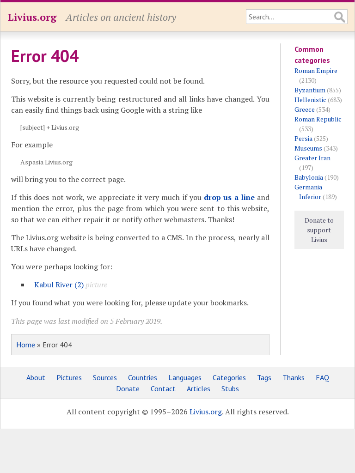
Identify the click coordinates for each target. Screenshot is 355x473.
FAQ (322, 377)
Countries (142, 377)
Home (25, 344)
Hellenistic (310, 99)
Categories (229, 377)
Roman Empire (315, 70)
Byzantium (309, 89)
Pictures (69, 377)
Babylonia (308, 177)
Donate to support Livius (319, 230)
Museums (308, 148)
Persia (303, 138)
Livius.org (31, 17)
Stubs (230, 388)
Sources (105, 377)
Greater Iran (312, 157)
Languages (185, 377)
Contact (163, 388)
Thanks (293, 377)
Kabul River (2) (59, 284)
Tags (264, 377)
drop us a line (229, 197)
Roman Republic (318, 119)
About (35, 377)
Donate (128, 388)
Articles (198, 388)
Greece (304, 109)
